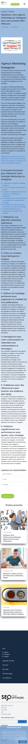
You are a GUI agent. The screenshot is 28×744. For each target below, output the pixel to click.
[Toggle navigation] (24, 4)
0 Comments (14, 27)
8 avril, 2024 (5, 27)
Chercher (22, 721)
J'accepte (22, 742)
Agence (6, 652)
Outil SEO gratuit (15, 4)
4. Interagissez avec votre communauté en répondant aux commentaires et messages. (15, 200)
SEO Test (5, 665)
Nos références (7, 678)
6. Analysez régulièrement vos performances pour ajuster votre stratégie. (12, 211)
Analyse (6, 656)
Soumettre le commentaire (8, 496)
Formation (7, 654)
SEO (4, 648)
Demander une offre (8, 661)
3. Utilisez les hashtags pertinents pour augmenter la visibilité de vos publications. (14, 194)
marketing (11, 11)
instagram (4, 11)
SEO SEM (5, 669)
